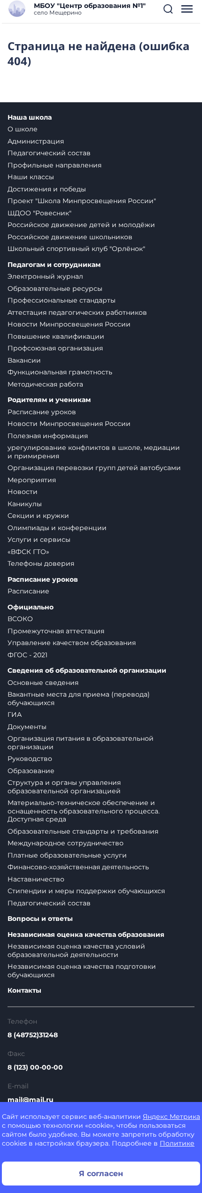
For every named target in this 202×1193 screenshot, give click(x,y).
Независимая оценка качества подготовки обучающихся (82, 970)
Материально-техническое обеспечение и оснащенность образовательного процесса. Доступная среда (84, 810)
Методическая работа (45, 384)
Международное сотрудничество (66, 843)
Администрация (36, 141)
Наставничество (36, 879)
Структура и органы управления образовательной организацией (64, 786)
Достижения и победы (47, 189)
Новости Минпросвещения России (69, 324)
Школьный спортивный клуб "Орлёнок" (76, 248)
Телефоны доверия (41, 563)
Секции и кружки (38, 515)
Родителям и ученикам (49, 400)
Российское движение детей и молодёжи (81, 224)
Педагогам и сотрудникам (54, 265)
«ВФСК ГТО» (28, 551)
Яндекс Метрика (171, 1116)
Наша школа (30, 118)
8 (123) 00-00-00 (35, 1067)
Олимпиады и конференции (57, 528)
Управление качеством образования (72, 642)
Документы (27, 726)
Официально (31, 607)
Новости (23, 491)
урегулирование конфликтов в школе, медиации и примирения (94, 451)
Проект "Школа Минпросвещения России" (82, 201)
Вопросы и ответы (40, 919)
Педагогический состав (49, 153)
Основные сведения (43, 682)
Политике (177, 1143)
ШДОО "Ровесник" (39, 213)
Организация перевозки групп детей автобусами (94, 468)
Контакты (24, 991)
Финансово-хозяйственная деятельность (78, 867)
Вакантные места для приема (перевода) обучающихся (79, 698)
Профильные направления (54, 165)
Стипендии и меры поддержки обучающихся (86, 891)
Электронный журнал (45, 276)
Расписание (28, 591)
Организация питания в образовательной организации (81, 742)
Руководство (30, 758)
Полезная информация (48, 436)
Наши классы (31, 177)
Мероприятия (32, 480)
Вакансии (24, 360)
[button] (168, 9)
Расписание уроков (42, 412)
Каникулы (25, 504)
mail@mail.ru (31, 1099)
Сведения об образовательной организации (87, 671)
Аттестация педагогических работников (77, 312)
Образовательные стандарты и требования (83, 831)
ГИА (15, 714)
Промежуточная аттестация (56, 631)
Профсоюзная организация (55, 348)
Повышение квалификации (56, 336)
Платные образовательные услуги (67, 855)
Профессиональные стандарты (62, 300)
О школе (23, 129)
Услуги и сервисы (39, 539)
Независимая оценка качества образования (86, 935)
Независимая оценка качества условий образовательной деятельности (76, 950)
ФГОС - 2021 (27, 655)
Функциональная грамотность (60, 372)
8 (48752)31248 (33, 1035)
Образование (31, 771)
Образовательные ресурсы (55, 288)
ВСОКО (20, 619)
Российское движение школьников (70, 237)
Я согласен (101, 1173)
